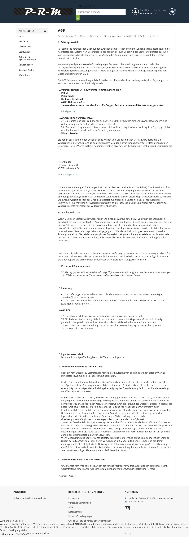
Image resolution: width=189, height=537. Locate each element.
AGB (70, 507)
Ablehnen (23, 534)
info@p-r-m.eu (68, 111)
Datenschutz (74, 511)
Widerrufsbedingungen (80, 516)
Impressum (74, 498)
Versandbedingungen (79, 502)
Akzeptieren (8, 534)
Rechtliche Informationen (111, 36)
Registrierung (159, 10)
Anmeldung (145, 10)
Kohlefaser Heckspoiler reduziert (31, 498)
